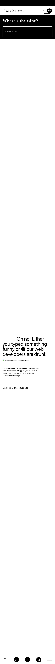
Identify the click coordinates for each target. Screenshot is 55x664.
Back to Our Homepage (15, 387)
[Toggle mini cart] (27, 659)
